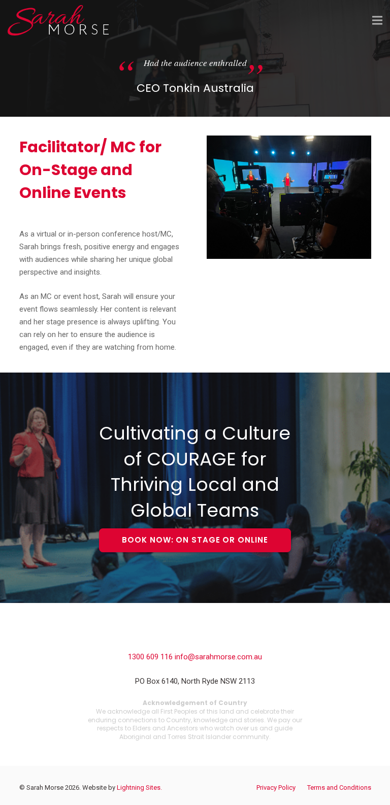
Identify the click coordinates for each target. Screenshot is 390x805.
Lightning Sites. (139, 787)
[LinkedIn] (195, 639)
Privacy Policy (276, 787)
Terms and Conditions (339, 787)
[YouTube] (217, 639)
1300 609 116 (151, 656)
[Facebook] (172, 639)
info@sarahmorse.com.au (218, 656)
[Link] (58, 20)
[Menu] (377, 20)
